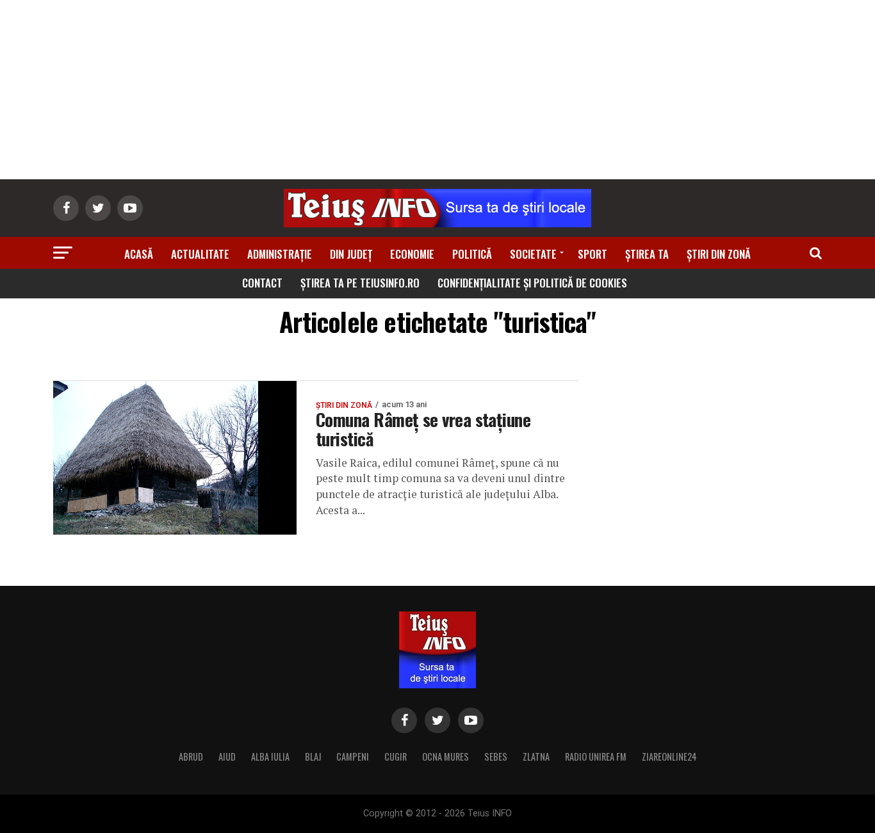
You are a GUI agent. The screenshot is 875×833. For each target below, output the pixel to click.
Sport (592, 254)
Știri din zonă (719, 254)
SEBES (495, 756)
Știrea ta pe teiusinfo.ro (360, 283)
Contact (262, 283)
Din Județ (351, 254)
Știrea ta (647, 254)
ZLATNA (536, 756)
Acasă (138, 254)
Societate (533, 254)
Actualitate (200, 254)
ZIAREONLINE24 (669, 756)
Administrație (279, 254)
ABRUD (191, 756)
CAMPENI (352, 756)
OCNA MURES (445, 756)
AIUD (227, 756)
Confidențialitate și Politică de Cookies (532, 283)
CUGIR (395, 756)
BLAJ (313, 756)
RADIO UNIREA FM (595, 756)
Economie (412, 254)
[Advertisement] (437, 89)
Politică (472, 254)
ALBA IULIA (270, 756)
